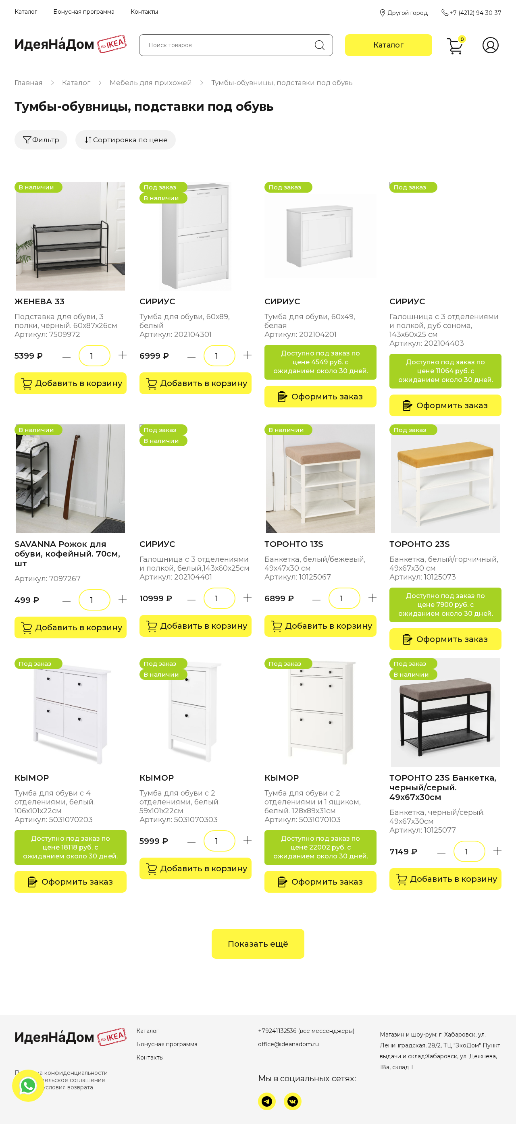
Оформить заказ (327, 396)
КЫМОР (32, 778)
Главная (29, 83)
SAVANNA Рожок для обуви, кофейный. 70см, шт (67, 553)
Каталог (26, 11)
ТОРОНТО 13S (293, 544)
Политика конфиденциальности (61, 1072)
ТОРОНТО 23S (419, 544)
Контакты (144, 11)
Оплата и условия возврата (54, 1087)
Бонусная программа (83, 11)
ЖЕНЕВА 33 (39, 301)
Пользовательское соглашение (60, 1080)
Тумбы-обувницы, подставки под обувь (282, 83)
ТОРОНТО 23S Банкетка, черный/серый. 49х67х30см (442, 787)
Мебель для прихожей (151, 83)
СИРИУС (157, 301)
